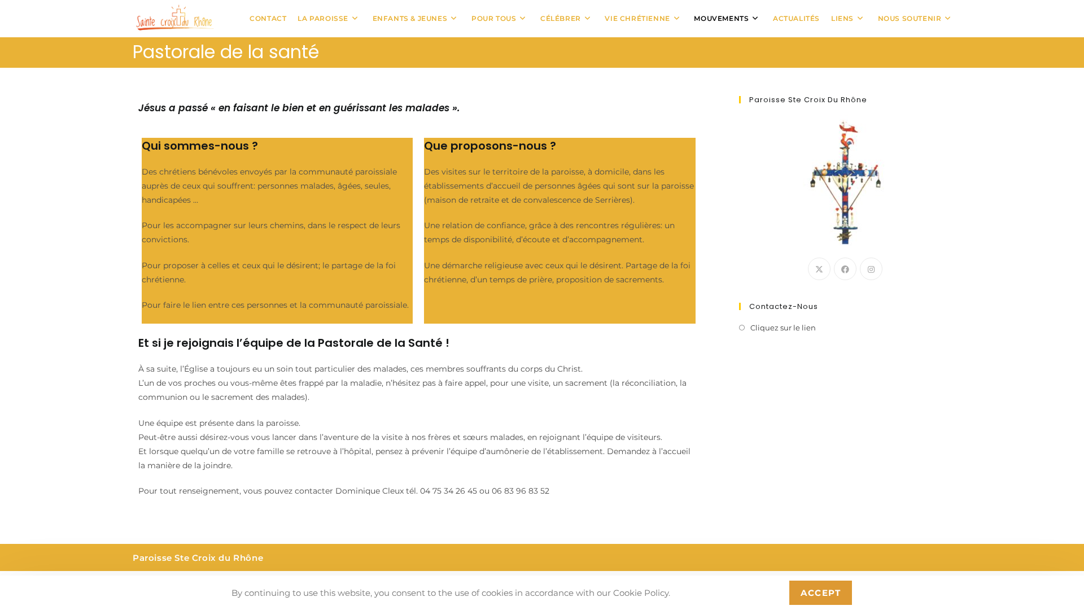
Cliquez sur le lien (783, 327)
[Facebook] (845, 269)
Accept (821, 592)
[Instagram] (871, 269)
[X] (819, 269)
